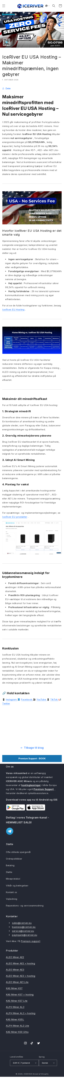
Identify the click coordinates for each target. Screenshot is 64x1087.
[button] (3, 6)
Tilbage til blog (34, 747)
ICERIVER (28, 1074)
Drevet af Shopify (41, 1074)
